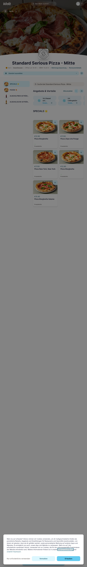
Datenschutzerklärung (65, 549)
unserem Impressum (14, 552)
